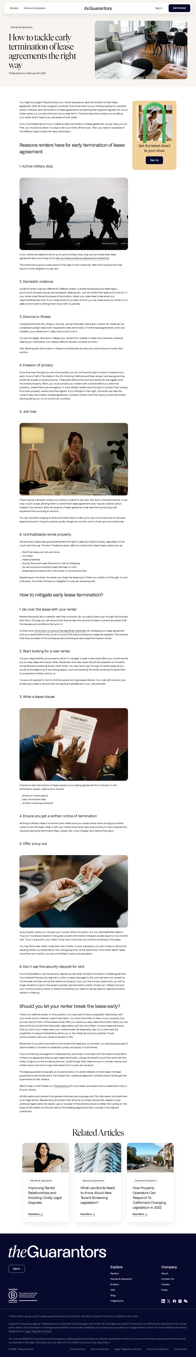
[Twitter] (169, 1301)
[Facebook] (174, 1301)
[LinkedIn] (163, 1301)
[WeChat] (185, 1301)
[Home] (57, 1251)
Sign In (159, 8)
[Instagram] (180, 1301)
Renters (14, 8)
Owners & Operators (35, 8)
